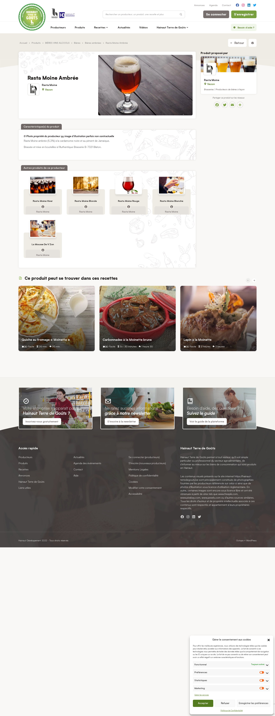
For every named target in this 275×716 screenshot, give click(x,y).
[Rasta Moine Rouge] (128, 185)
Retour (238, 43)
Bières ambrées (93, 42)
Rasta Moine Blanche (171, 201)
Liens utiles (24, 487)
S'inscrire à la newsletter (121, 421)
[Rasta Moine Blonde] (85, 185)
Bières (77, 42)
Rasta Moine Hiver (43, 201)
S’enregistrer (244, 14)
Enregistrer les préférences (253, 703)
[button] (268, 639)
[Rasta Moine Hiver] (42, 185)
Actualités (124, 27)
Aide (76, 475)
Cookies (133, 481)
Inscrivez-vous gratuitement (41, 421)
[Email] (232, 105)
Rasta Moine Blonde (86, 201)
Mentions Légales (138, 469)
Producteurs (58, 27)
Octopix (239, 540)
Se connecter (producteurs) (144, 457)
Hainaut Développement (29, 540)
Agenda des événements (87, 463)
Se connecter (216, 14)
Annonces (199, 5)
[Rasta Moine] (229, 64)
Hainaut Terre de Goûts (171, 27)
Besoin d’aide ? (246, 27)
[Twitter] (225, 105)
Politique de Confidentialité (232, 710)
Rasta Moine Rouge (128, 201)
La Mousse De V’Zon (43, 244)
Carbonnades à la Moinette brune (127, 339)
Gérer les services (201, 695)
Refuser (225, 703)
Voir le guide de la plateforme (207, 421)
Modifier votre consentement (145, 487)
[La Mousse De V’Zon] (42, 228)
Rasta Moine (49, 85)
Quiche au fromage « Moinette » (46, 339)
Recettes (99, 27)
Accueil (23, 42)
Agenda (213, 5)
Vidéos (143, 27)
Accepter (203, 703)
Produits (80, 27)
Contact (226, 5)
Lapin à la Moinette (197, 339)
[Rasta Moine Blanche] (171, 185)
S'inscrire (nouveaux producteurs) (147, 463)
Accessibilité (135, 494)
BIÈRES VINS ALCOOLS (57, 42)
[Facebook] (217, 105)
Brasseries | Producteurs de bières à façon (224, 89)
